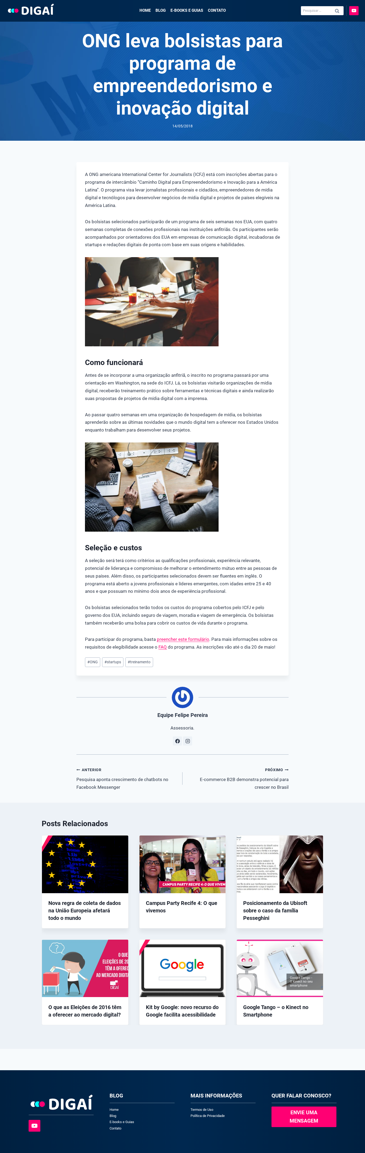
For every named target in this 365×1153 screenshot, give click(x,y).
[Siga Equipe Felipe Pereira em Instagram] (187, 741)
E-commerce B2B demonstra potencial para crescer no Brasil (244, 779)
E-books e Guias (186, 10)
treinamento (139, 662)
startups (112, 662)
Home (145, 10)
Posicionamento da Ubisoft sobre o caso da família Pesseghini (275, 910)
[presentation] (85, 864)
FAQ (162, 647)
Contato (217, 10)
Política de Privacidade (208, 1116)
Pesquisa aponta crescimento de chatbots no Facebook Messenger (122, 779)
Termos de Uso (202, 1110)
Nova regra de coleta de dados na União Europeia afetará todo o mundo (84, 910)
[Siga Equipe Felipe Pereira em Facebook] (177, 741)
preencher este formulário (183, 639)
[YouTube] (354, 10)
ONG (92, 662)
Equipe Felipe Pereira (182, 715)
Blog (161, 10)
